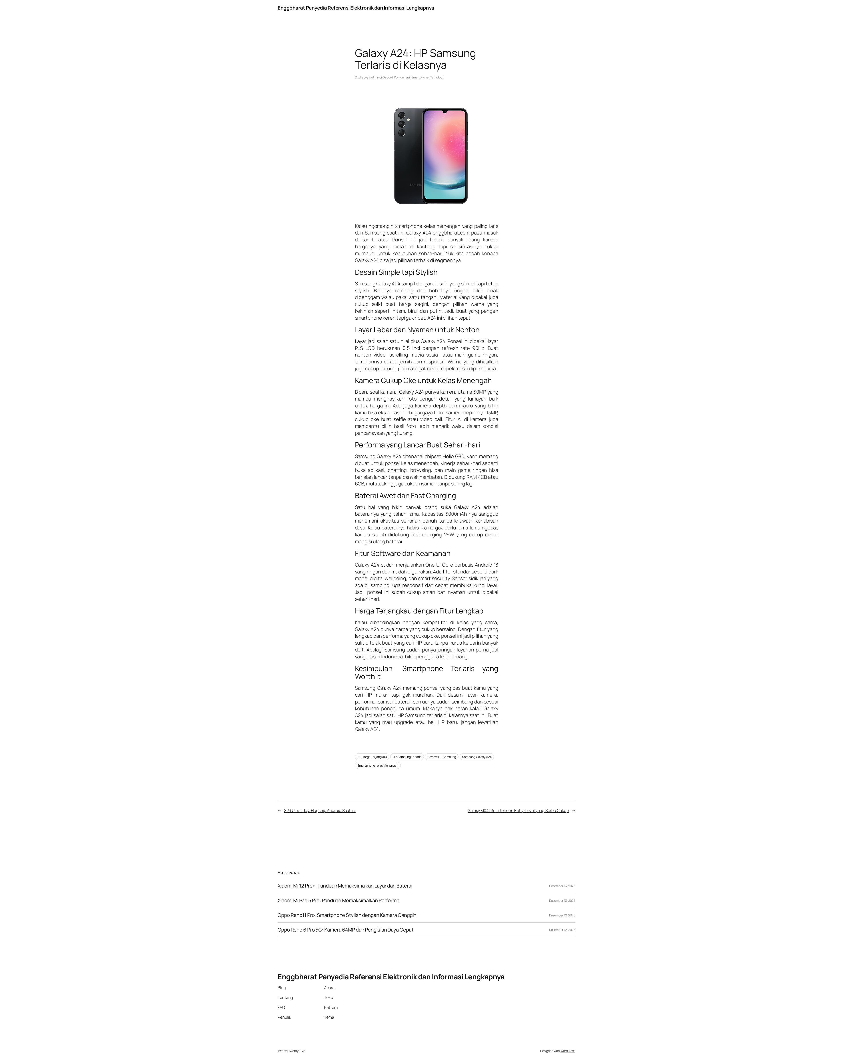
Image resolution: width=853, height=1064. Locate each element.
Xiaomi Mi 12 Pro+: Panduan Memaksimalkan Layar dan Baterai (345, 886)
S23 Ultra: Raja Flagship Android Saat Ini (320, 810)
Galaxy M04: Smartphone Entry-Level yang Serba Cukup (518, 810)
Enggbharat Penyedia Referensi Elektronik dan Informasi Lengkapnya (356, 7)
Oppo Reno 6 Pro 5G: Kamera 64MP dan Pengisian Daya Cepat (345, 930)
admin (374, 77)
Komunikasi (402, 77)
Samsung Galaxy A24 (476, 757)
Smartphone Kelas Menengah (378, 765)
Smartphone (419, 77)
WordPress (567, 1051)
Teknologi (436, 77)
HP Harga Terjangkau (372, 757)
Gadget (388, 77)
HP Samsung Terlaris (407, 757)
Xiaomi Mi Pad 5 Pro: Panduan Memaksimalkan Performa (338, 900)
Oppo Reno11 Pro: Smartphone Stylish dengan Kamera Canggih (347, 915)
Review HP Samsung (441, 757)
